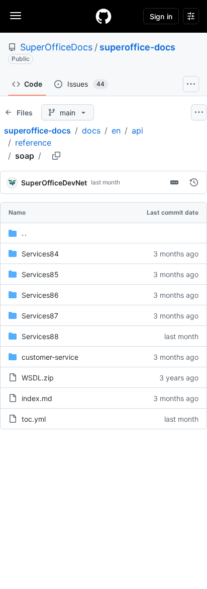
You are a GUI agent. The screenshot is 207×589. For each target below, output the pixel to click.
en (116, 130)
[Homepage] (103, 16)
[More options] (199, 112)
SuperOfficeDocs (56, 47)
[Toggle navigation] (15, 15)
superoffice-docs (137, 47)
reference (33, 143)
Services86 (40, 295)
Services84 (40, 253)
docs (91, 130)
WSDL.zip (38, 377)
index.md (37, 398)
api (137, 130)
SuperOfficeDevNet (54, 182)
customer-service (50, 357)
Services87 (40, 315)
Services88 (40, 336)
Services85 (40, 274)
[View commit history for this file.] (193, 182)
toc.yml (34, 419)
